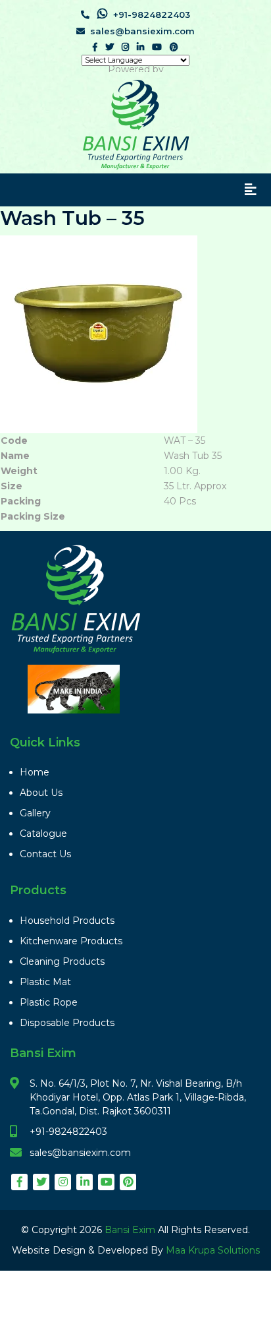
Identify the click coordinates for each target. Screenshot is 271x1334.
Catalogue (43, 833)
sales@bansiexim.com (142, 31)
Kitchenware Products (71, 941)
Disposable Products (67, 1023)
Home (34, 772)
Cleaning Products (62, 961)
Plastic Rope (49, 1002)
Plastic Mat (45, 982)
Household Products (67, 920)
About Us (41, 793)
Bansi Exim (131, 1230)
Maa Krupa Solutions (213, 1250)
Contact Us (45, 854)
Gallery (35, 813)
